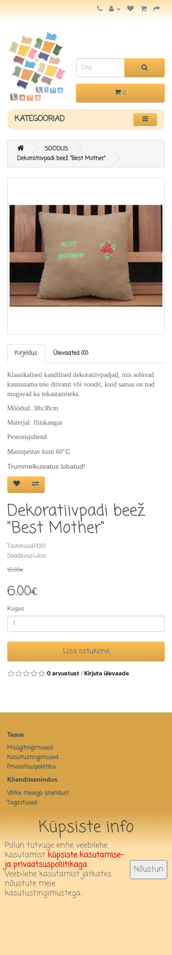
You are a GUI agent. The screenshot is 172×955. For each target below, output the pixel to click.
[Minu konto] (114, 9)
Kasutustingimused (32, 757)
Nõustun (148, 869)
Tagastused (22, 802)
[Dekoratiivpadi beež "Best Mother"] (86, 256)
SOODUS (56, 149)
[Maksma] (156, 9)
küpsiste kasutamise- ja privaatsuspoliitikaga (64, 860)
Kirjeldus (26, 353)
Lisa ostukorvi (86, 651)
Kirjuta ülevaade (106, 673)
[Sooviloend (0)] (130, 9)
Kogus (15, 608)
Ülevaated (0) (71, 353)
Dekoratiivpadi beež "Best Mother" (61, 158)
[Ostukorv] (143, 9)
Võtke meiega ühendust (38, 793)
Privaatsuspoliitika (31, 767)
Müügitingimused (30, 748)
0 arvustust (63, 673)
